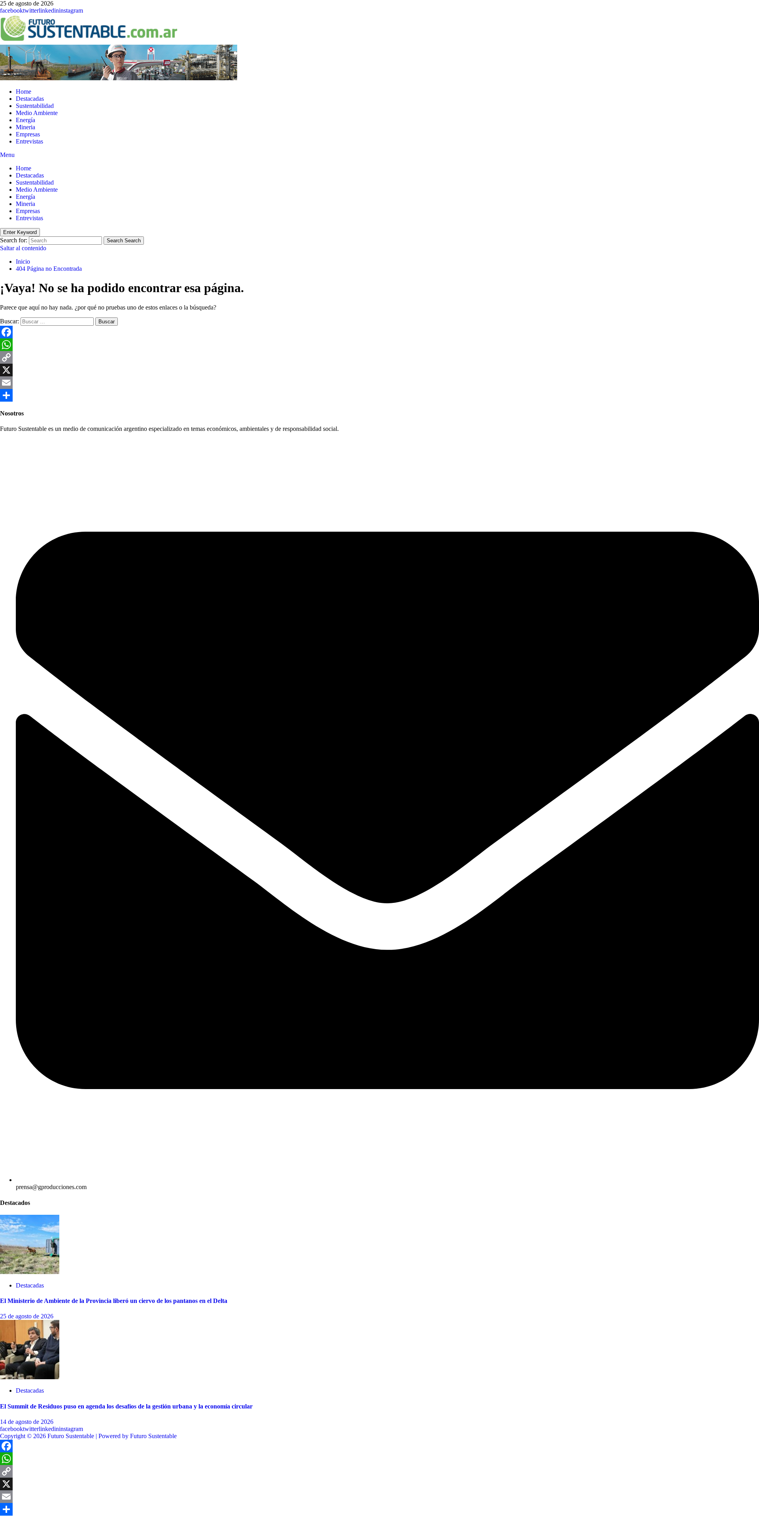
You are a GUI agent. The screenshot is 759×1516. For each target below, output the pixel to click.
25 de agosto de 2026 (26, 1316)
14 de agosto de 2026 (26, 1421)
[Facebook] (379, 332)
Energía (25, 120)
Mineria (25, 127)
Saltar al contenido (23, 248)
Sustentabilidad (35, 105)
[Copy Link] (379, 357)
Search (124, 241)
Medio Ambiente (37, 112)
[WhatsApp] (379, 344)
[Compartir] (379, 395)
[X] (379, 370)
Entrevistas (29, 141)
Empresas (28, 134)
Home (23, 91)
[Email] (379, 382)
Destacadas (30, 98)
